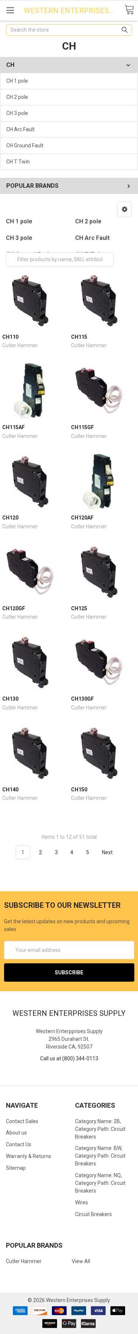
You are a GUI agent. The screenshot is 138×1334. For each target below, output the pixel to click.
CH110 (10, 337)
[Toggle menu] (10, 10)
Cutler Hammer (24, 1261)
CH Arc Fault (20, 129)
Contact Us (18, 1144)
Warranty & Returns (28, 1156)
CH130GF (82, 699)
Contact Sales (22, 1121)
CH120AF (82, 518)
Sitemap (16, 1168)
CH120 (10, 518)
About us (16, 1133)
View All (81, 1261)
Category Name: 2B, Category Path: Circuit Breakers (100, 1129)
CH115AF (13, 427)
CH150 (79, 789)
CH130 (10, 699)
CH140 (10, 789)
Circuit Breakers (93, 1214)
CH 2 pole (17, 97)
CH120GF (13, 608)
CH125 (79, 608)
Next (108, 852)
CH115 (79, 337)
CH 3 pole (17, 113)
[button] (124, 209)
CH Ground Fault (24, 145)
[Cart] (129, 10)
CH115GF (82, 427)
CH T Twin (18, 162)
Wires (81, 1202)
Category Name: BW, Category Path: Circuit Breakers (100, 1155)
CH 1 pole (17, 81)
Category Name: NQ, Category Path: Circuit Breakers (100, 1183)
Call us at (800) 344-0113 (69, 1058)
